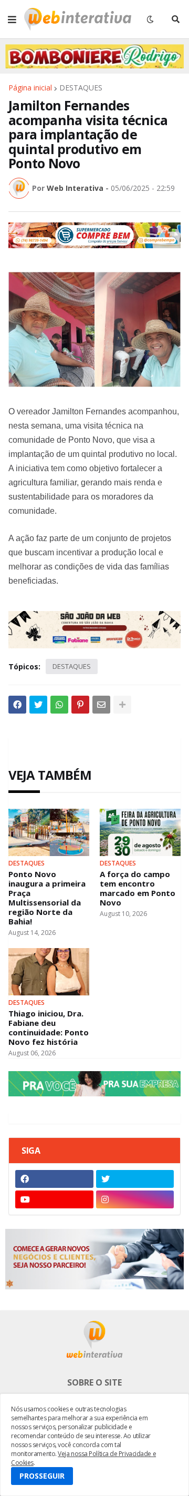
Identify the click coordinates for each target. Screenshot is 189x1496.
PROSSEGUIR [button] (42, 1476)
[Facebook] (17, 705)
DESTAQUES (80, 87)
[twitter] (135, 1179)
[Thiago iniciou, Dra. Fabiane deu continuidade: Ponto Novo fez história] (48, 971)
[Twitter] (38, 705)
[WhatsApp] (59, 705)
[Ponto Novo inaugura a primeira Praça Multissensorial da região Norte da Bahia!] (48, 832)
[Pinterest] (80, 705)
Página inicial (30, 87)
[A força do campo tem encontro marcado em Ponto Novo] (140, 832)
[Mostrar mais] (122, 705)
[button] (12, 19)
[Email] (101, 705)
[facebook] (54, 1179)
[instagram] (135, 1199)
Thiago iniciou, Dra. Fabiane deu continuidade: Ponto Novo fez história (48, 1027)
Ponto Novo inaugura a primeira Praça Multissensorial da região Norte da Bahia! (47, 897)
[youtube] (54, 1199)
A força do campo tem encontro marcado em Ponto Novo (137, 888)
